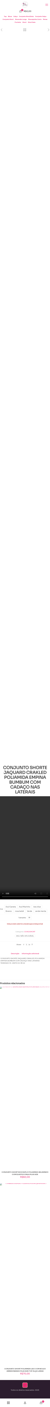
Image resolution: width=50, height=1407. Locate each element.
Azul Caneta (11, 907)
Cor (1, 909)
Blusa (10, 16)
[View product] (47, 989)
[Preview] (47, 993)
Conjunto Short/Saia (26, 16)
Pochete (18, 22)
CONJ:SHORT (29, 932)
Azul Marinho (24, 907)
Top (5, 16)
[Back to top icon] (25, 1385)
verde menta (40, 911)
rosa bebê (19, 911)
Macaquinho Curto (35, 19)
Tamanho (22, 918)
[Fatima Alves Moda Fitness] (25, 4)
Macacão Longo (21, 19)
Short (24, 22)
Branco (9, 911)
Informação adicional (30, 954)
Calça (15, 16)
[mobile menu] (47, 5)
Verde (29, 911)
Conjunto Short (8, 19)
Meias (45, 19)
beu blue (37, 907)
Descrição (15, 954)
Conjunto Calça (40, 16)
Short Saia (31, 22)
